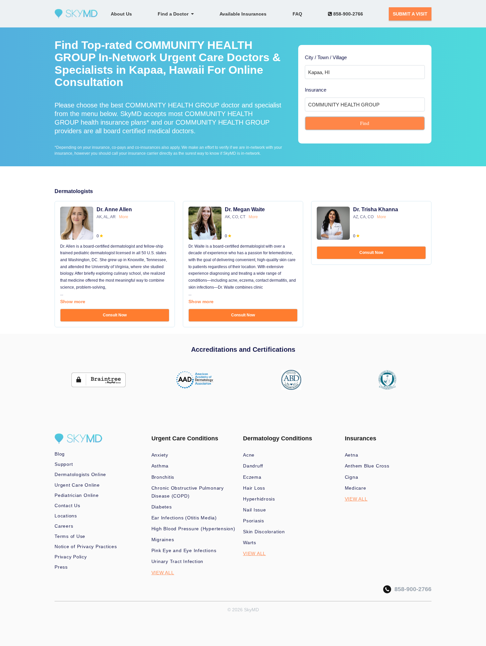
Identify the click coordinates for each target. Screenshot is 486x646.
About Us (121, 14)
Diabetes (161, 506)
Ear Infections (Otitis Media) (184, 517)
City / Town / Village (326, 57)
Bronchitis (163, 477)
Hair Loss (254, 488)
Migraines (162, 539)
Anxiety (159, 455)
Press (61, 567)
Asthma (160, 465)
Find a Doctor (174, 14)
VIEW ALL (162, 572)
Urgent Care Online (77, 485)
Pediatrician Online (77, 495)
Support (64, 464)
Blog (60, 454)
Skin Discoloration (264, 531)
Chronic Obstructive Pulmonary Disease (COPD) (187, 492)
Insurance (315, 90)
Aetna (351, 455)
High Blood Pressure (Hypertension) (193, 528)
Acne (249, 455)
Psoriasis (253, 520)
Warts (249, 542)
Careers (64, 526)
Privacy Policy (71, 556)
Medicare (355, 488)
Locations (66, 515)
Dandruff (253, 465)
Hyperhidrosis (259, 499)
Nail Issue (254, 509)
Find (364, 123)
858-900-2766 (347, 14)
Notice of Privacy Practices (86, 546)
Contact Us (67, 505)
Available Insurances (243, 14)
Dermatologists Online (80, 474)
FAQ (297, 14)
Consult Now (115, 315)
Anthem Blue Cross (367, 465)
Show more (72, 301)
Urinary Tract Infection (177, 561)
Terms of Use (70, 536)
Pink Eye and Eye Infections (184, 550)
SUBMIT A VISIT (410, 14)
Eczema (252, 477)
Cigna (351, 477)
